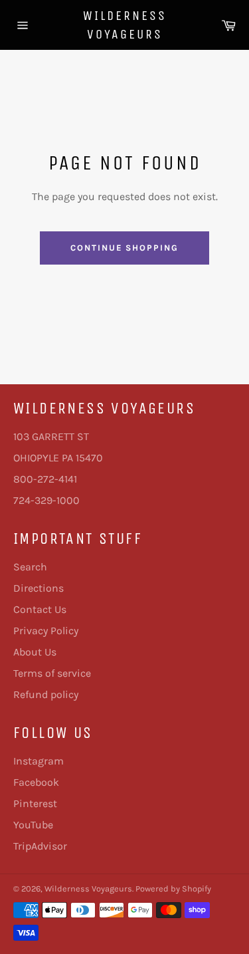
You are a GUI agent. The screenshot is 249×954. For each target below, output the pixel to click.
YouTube (33, 824)
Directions (38, 588)
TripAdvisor (40, 846)
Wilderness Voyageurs (125, 25)
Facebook (36, 782)
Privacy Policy (45, 630)
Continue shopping (124, 248)
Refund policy (45, 694)
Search (30, 566)
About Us (34, 652)
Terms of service (52, 673)
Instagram (38, 761)
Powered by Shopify (173, 889)
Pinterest (35, 803)
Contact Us (39, 609)
